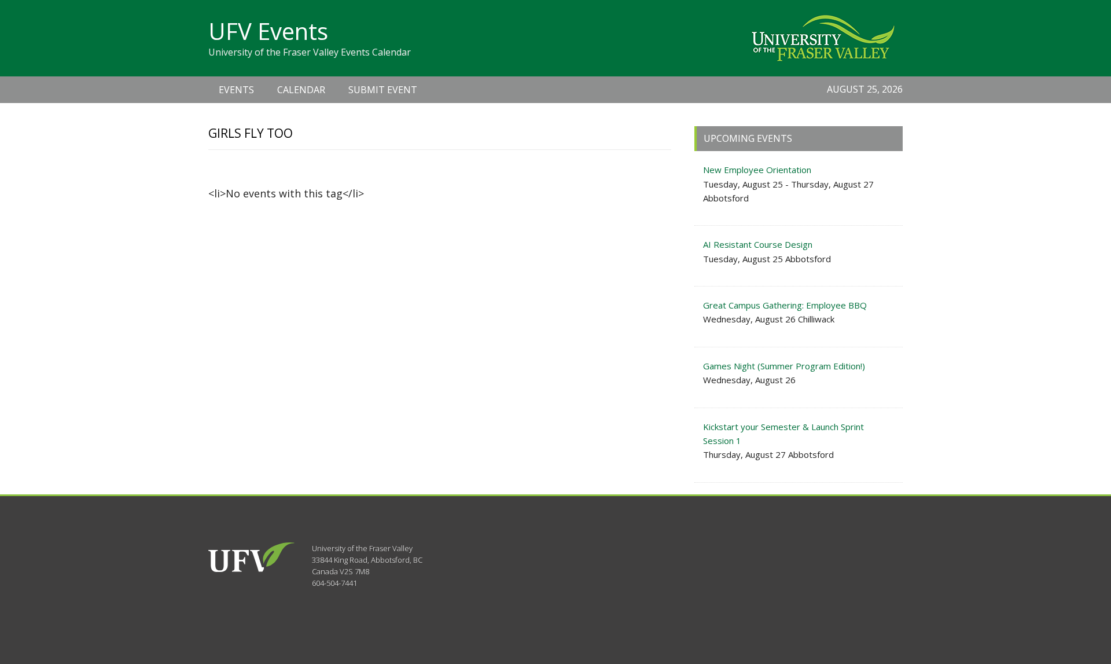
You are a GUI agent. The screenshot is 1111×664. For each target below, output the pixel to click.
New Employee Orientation (757, 169)
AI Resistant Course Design (757, 244)
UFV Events (268, 31)
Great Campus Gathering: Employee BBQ (785, 305)
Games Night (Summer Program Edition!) (784, 366)
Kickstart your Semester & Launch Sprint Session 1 (783, 433)
